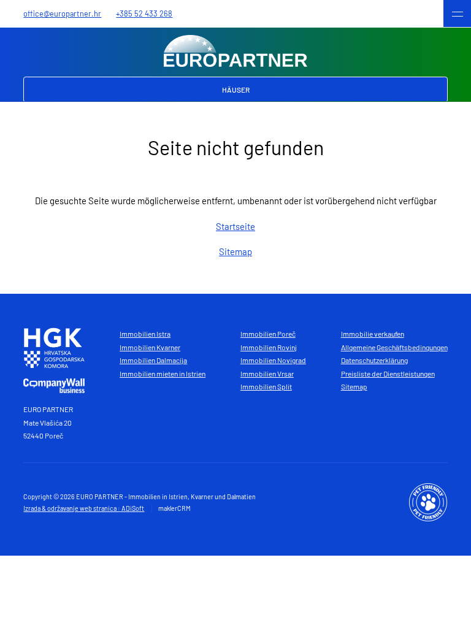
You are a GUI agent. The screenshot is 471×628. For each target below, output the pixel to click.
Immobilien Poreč (268, 333)
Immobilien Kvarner (150, 347)
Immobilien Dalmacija (153, 360)
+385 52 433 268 (144, 13)
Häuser (236, 89)
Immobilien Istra (145, 333)
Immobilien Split (266, 386)
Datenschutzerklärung (374, 360)
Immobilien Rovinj (268, 347)
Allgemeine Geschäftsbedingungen (394, 347)
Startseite (235, 226)
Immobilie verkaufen (372, 333)
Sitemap (235, 251)
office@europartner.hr (62, 13)
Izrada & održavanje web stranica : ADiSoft (83, 508)
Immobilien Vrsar (267, 373)
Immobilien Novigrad (273, 360)
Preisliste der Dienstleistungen (388, 373)
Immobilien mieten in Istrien (162, 373)
